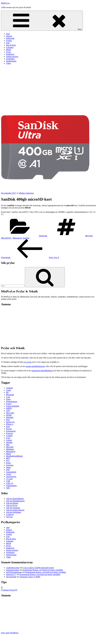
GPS (8, 411)
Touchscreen (11, 476)
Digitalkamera (11, 401)
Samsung (9, 465)
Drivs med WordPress (9, 633)
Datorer (9, 36)
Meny (80, 29)
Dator (8, 399)
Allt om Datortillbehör (15, 499)
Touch (8, 474)
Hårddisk (9, 417)
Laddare (9, 436)
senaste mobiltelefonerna (35, 366)
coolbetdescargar (12, 568)
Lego (8, 438)
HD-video (10, 413)
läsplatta (9, 442)
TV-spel (9, 479)
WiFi (8, 488)
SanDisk (26, 238)
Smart (8, 467)
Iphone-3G (10, 422)
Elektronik (10, 38)
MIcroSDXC (6, 238)
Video (8, 63)
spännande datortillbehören (42, 371)
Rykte (8, 463)
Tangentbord (11, 472)
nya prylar (27, 362)
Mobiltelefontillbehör (14, 456)
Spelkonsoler (11, 61)
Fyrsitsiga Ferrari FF (9, 590)
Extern (8, 404)
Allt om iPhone (12, 503)
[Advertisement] (48, 84)
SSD (8, 470)
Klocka (9, 429)
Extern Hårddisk (12, 406)
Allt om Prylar (11, 505)
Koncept (9, 433)
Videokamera (11, 486)
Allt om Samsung (13, 508)
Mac (8, 445)
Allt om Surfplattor (13, 512)
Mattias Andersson (26, 193)
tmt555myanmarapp (14, 572)
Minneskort (17, 238)
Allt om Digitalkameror (15, 501)
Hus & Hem (11, 45)
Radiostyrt (10, 54)
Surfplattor (10, 59)
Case (8, 397)
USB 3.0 (9, 483)
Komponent (11, 431)
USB (8, 481)
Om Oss (9, 517)
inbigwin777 (11, 574)
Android (9, 388)
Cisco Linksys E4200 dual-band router (38, 568)
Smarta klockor (12, 56)
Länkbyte (10, 514)
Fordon (9, 41)
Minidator (10, 449)
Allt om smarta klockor (15, 510)
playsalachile (11, 577)
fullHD (9, 408)
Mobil (8, 50)
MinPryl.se (5, 3)
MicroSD (89, 236)
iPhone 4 (9, 424)
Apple (8, 390)
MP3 (8, 458)
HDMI (8, 415)
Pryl (7, 461)
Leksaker (9, 47)
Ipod (8, 426)
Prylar (8, 52)
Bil (7, 392)
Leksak (9, 440)
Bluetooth (10, 395)
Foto (8, 43)
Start (8, 34)
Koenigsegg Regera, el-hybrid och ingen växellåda (42, 570)
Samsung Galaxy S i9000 (30, 577)
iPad (8, 420)
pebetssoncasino (12, 570)
